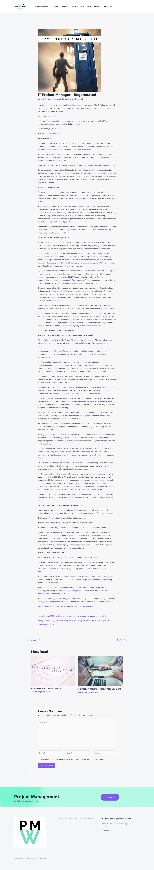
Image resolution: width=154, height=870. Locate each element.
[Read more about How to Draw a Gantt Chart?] (53, 671)
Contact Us (107, 6)
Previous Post (33, 640)
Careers (55, 6)
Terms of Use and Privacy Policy (114, 824)
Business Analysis (41, 6)
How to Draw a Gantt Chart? (46, 688)
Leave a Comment (75, 99)
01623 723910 (47, 594)
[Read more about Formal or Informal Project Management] (100, 671)
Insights (64, 6)
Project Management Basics (56, 99)
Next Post (122, 640)
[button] (139, 6)
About (103, 827)
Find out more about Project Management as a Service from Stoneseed (66, 606)
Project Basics (93, 6)
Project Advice (78, 6)
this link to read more (52, 532)
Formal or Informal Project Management (99, 689)
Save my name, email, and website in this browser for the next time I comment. (72, 759)
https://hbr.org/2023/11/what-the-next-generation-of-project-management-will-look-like (72, 616)
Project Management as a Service (79, 591)
